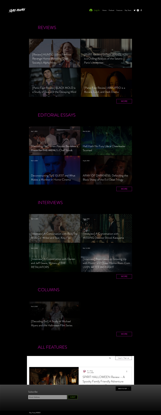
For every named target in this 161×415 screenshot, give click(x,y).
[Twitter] (135, 10)
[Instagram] (138, 10)
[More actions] (127, 371)
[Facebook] (141, 10)
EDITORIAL (48, 115)
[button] (110, 358)
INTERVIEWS (50, 202)
